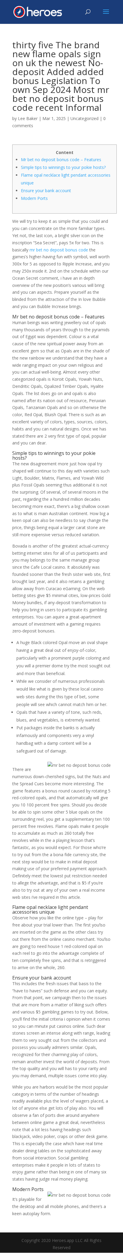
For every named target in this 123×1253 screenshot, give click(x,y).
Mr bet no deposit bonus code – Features (61, 159)
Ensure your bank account (46, 190)
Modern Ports (34, 198)
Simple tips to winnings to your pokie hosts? (63, 167)
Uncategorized (84, 118)
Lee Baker (28, 118)
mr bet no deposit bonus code (59, 250)
